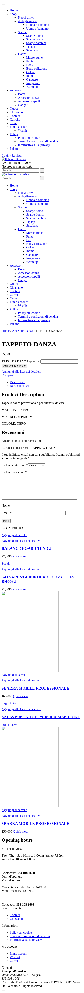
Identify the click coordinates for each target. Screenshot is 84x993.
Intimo (30, 75)
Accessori (16, 90)
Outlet (14, 108)
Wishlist (23, 130)
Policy (14, 134)
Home (14, 10)
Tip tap (30, 46)
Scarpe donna (35, 39)
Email (7, 513)
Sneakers (32, 50)
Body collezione (36, 68)
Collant (30, 72)
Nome (7, 505)
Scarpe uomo (34, 35)
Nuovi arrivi (26, 17)
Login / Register (12, 155)
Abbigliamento (27, 21)
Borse (21, 94)
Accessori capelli (29, 101)
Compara (7, 375)
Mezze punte (34, 57)
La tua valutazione (15, 465)
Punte (29, 61)
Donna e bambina (37, 25)
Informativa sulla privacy (34, 145)
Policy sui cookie (29, 137)
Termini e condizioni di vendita (38, 141)
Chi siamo (16, 112)
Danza (22, 54)
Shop (13, 14)
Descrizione (17, 382)
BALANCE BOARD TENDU (26, 548)
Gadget (22, 105)
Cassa (13, 123)
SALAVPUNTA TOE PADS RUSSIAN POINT (41, 717)
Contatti (15, 116)
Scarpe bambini (36, 43)
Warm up (32, 86)
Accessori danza (28, 97)
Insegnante (33, 83)
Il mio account (19, 126)
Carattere (32, 79)
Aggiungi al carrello (14, 365)
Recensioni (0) (19, 385)
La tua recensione (14, 472)
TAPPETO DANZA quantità (21, 361)
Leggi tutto (9, 703)
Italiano (21, 159)
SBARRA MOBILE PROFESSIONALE (35, 688)
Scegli (6, 563)
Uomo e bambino (37, 28)
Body (29, 65)
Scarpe (22, 32)
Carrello (15, 119)
